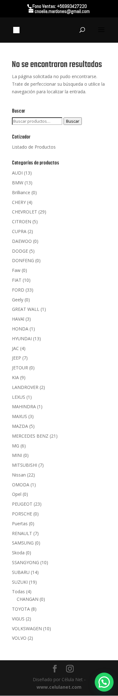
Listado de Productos (34, 147)
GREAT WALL (25, 309)
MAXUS (19, 416)
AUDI (17, 173)
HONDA (20, 329)
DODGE (20, 251)
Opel (16, 494)
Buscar (72, 121)
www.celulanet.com (59, 687)
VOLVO (19, 638)
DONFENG (23, 260)
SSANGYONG (25, 562)
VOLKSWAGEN (27, 628)
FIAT (16, 280)
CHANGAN (27, 599)
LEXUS (18, 397)
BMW (17, 183)
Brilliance (21, 192)
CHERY (19, 202)
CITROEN (21, 222)
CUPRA (19, 231)
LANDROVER (25, 387)
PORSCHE (22, 514)
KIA (15, 377)
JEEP (16, 358)
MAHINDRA (24, 406)
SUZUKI (20, 582)
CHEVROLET (24, 212)
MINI (17, 455)
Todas (18, 591)
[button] (104, 682)
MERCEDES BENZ (30, 436)
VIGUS (18, 619)
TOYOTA (21, 609)
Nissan (19, 475)
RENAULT (22, 533)
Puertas (20, 523)
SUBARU (21, 572)
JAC (15, 348)
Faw (16, 270)
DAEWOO (22, 241)
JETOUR (20, 368)
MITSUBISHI (24, 465)
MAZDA (20, 426)
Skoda (18, 553)
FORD (18, 290)
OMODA (20, 485)
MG (15, 446)
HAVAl (18, 319)
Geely (17, 300)
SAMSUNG (23, 543)
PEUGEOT (22, 504)
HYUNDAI (22, 339)
